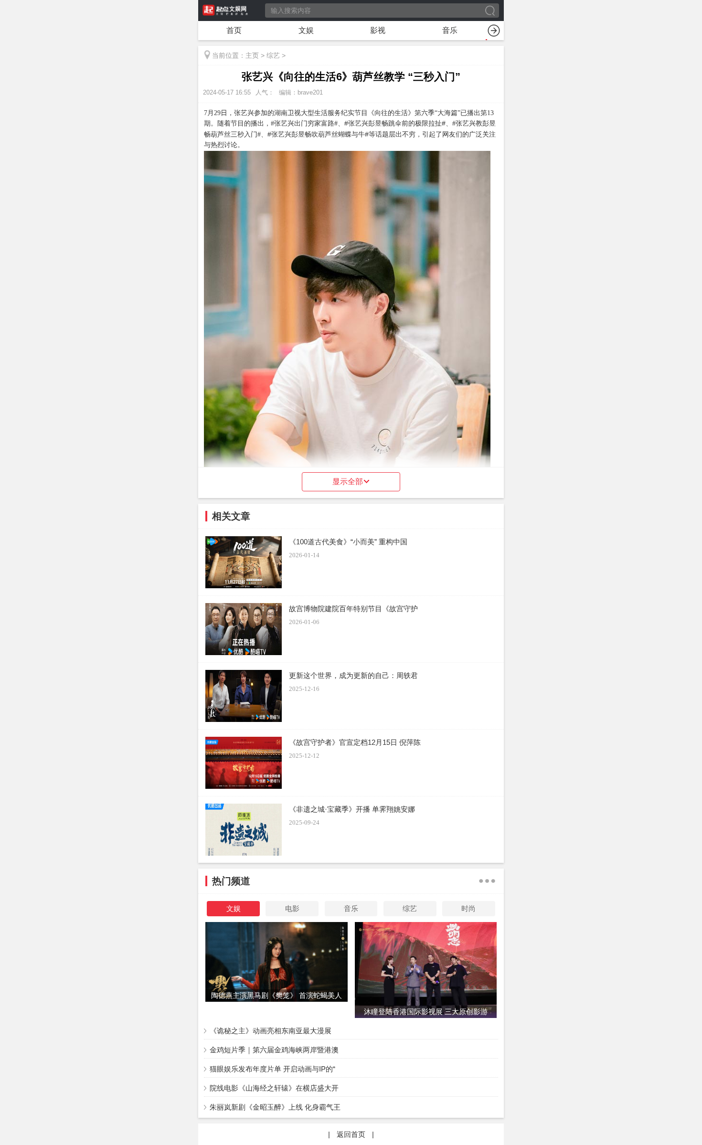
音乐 (449, 30)
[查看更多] (487, 881)
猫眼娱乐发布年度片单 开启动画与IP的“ (272, 1069)
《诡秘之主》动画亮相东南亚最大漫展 (270, 1031)
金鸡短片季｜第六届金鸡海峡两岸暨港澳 (274, 1050)
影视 (377, 30)
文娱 (306, 30)
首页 (234, 30)
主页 (252, 55)
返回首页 (351, 1134)
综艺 (273, 55)
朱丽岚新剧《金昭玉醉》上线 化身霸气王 (275, 1107)
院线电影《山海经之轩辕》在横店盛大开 (274, 1088)
